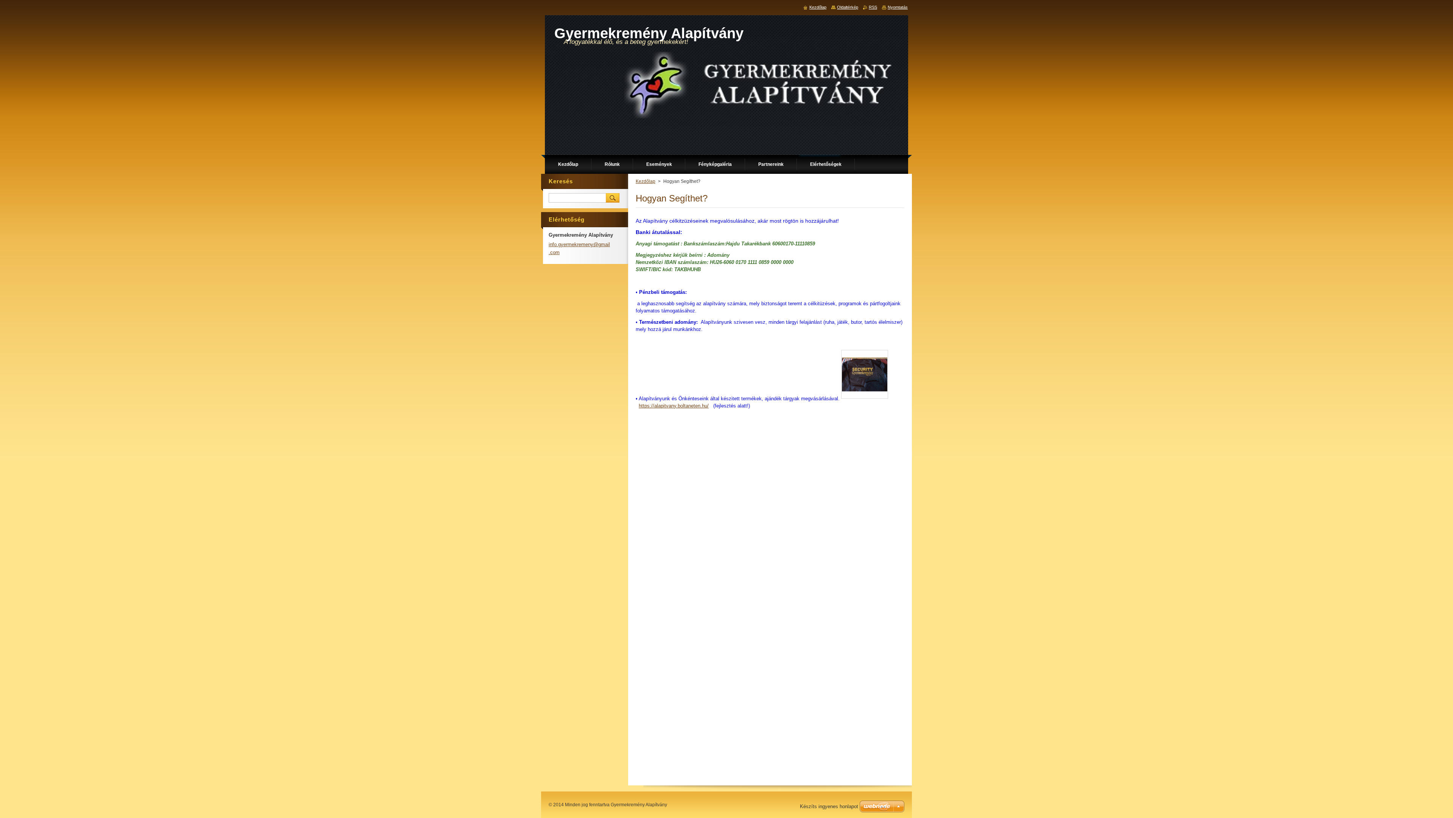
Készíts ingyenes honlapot (829, 806)
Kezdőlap (645, 181)
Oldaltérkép (847, 7)
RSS (873, 7)
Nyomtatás (898, 7)
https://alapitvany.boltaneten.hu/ (674, 406)
